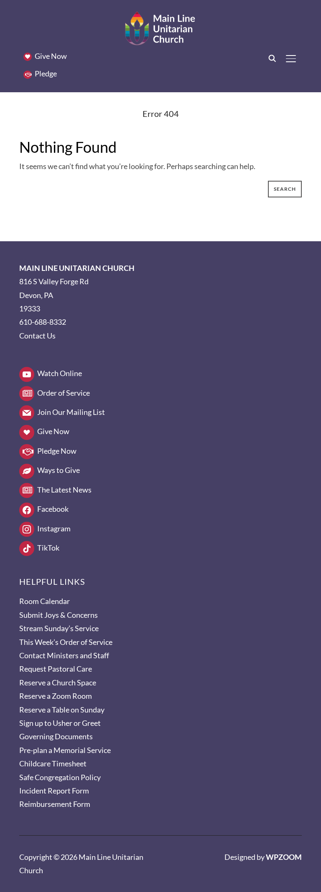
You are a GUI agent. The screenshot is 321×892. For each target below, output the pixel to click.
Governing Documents (56, 736)
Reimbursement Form (54, 804)
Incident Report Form (54, 790)
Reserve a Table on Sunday (61, 709)
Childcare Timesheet (53, 763)
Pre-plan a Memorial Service (65, 750)
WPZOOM (284, 857)
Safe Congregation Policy (60, 777)
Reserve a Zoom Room (55, 695)
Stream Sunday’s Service (59, 628)
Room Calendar (44, 601)
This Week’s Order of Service (65, 642)
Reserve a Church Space (57, 682)
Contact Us (37, 335)
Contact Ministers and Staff (64, 655)
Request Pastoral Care (55, 668)
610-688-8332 (42, 321)
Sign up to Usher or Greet (60, 723)
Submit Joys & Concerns (58, 614)
